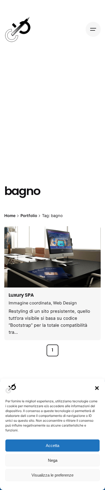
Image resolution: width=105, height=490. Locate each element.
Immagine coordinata (30, 303)
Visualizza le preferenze (53, 475)
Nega (52, 460)
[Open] (16, 236)
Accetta (52, 445)
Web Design (65, 303)
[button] (97, 388)
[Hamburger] (93, 29)
